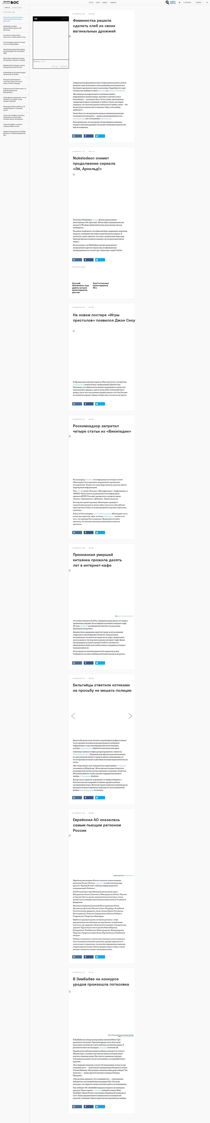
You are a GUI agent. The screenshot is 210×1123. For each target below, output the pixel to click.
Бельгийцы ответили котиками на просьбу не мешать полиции (14, 59)
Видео (105, 2)
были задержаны (86, 790)
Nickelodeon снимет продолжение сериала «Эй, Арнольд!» (12, 28)
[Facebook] (89, 136)
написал (122, 766)
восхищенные (79, 119)
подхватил (86, 776)
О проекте (187, 2)
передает (103, 1047)
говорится (99, 883)
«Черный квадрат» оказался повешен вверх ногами (12, 125)
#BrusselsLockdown (81, 754)
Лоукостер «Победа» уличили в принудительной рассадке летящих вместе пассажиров (13, 117)
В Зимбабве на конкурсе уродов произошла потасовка (14, 73)
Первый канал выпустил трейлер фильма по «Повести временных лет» (14, 133)
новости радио (17, 7)
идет (79, 491)
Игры (98, 2)
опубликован (78, 385)
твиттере (101, 91)
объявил (88, 480)
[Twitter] (100, 136)
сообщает (84, 626)
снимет (95, 220)
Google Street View (128, 875)
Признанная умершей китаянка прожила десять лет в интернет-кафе (14, 51)
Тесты (91, 2)
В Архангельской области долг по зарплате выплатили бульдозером (14, 90)
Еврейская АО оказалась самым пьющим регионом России (14, 66)
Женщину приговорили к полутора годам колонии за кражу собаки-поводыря (12, 81)
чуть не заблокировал (102, 514)
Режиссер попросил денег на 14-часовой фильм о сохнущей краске (14, 108)
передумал (108, 516)
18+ (207, 2)
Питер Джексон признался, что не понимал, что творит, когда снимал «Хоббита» (14, 99)
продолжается (86, 748)
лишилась (97, 1090)
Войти (198, 2)
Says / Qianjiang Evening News (125, 616)
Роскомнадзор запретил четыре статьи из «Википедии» (14, 43)
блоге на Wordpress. (116, 91)
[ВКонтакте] (77, 136)
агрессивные (105, 119)
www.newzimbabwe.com (127, 1036)
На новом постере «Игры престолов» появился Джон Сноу (14, 36)
